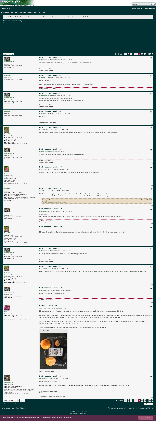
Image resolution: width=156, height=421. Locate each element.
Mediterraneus (8, 382)
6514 (11, 136)
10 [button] (142, 54)
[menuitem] (9, 8)
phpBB (73, 411)
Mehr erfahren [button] (67, 417)
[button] (125, 54)
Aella (5, 311)
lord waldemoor (9, 61)
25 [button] (150, 54)
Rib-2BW (7, 133)
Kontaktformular (40, 16)
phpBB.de (84, 413)
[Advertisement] (78, 38)
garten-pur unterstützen (60, 16)
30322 (11, 384)
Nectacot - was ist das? (48, 306)
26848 (11, 64)
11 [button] (145, 54)
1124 (11, 77)
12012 (11, 314)
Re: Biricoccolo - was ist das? (50, 57)
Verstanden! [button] (146, 417)
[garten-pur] (18, 3)
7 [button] (134, 54)
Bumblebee (7, 75)
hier (113, 196)
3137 (11, 191)
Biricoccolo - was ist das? (12, 21)
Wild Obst (7, 188)
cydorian (12, 23)
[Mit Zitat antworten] (151, 58)
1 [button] (130, 54)
